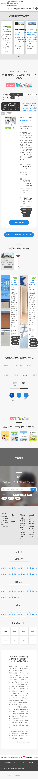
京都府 (24, 591)
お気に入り (28, 8)
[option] (6, 37)
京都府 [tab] (25, 375)
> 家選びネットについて (22, 742)
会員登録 (36, 8)
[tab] (15, 385)
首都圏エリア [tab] (8, 365)
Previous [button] (2, 37)
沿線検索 (20, 8)
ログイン (33, 8)
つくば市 (11, 498)
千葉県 (24, 568)
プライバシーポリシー (19, 762)
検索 (33, 489)
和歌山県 (15, 597)
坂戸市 (29, 495)
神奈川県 (15, 568)
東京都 (6, 568)
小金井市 (22, 495)
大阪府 (6, 591)
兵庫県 (15, 591)
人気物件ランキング (31, 517)
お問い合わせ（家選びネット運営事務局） (14, 768)
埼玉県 (33, 568)
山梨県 (33, 574)
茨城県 (6, 574)
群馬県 (24, 574)
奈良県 (6, 597)
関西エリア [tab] (19, 365)
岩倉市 (17, 498)
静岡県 (33, 614)
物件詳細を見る (19, 222)
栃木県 (15, 574)
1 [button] (18, 56)
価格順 (29, 94)
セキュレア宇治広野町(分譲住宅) (26, 120)
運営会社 (31, 762)
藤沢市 (16, 495)
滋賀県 (33, 591)
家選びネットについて (12, 5)
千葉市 (4, 498)
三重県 (24, 614)
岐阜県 (15, 614)
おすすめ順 (16, 94)
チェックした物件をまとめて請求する (19, 234)
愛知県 (6, 614)
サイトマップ (31, 768)
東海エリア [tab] (30, 365)
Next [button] (35, 37)
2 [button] (19, 56)
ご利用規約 (8, 762)
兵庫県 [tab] (16, 375)
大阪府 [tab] (6, 375)
